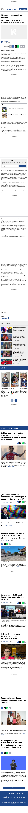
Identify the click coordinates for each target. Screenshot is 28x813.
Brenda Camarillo (6, 705)
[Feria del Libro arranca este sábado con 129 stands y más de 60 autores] (4, 115)
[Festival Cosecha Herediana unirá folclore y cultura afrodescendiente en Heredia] (13, 553)
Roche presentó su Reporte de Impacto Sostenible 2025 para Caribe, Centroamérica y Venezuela (5, 392)
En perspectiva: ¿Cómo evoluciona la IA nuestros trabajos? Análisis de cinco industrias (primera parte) (12, 743)
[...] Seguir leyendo (10, 466)
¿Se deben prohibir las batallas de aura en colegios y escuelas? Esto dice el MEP (13, 496)
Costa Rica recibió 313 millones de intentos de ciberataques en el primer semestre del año (19, 337)
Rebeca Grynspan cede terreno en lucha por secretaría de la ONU (10, 636)
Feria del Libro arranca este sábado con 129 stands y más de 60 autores (17, 115)
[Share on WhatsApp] (18, 46)
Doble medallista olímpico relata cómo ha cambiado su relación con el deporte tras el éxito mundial (13, 436)
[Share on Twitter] (16, 46)
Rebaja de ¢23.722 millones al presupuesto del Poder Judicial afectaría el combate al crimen (19, 345)
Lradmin (8, 41)
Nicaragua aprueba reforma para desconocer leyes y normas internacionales (19, 329)
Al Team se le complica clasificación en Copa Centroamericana (16, 109)
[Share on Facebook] (13, 46)
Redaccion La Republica (7, 749)
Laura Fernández (16, 731)
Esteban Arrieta (5, 502)
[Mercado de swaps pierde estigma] (14, 32)
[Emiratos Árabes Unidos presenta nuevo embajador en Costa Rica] (13, 718)
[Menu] (2, 9)
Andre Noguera (5, 442)
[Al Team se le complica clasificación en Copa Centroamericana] (4, 109)
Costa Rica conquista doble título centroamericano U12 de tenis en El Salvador (19, 360)
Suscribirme (22, 166)
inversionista (4, 318)
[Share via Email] (21, 46)
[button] (23, 9)
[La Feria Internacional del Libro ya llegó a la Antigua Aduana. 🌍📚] (15, 379)
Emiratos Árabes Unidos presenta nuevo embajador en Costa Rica (13, 700)
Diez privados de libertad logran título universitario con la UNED (13, 597)
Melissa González (6, 540)
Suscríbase (21, 797)
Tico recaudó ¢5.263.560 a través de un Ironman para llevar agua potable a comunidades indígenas (19, 353)
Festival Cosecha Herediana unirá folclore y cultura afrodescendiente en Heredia (13, 535)
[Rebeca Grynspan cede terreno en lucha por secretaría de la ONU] (13, 651)
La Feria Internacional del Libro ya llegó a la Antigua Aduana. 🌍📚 (15, 391)
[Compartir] (23, 46)
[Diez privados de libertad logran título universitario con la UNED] (13, 612)
